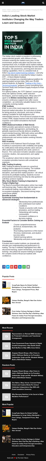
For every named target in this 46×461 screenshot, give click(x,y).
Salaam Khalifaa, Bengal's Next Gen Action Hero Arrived (27, 302)
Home (4, 10)
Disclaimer (21, 454)
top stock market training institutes (21, 73)
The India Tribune (23, 458)
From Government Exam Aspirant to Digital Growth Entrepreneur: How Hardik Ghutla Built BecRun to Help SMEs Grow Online (27, 346)
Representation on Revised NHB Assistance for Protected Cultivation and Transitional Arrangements (27, 336)
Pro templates (34, 458)
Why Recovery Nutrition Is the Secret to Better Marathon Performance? (28, 395)
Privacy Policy (30, 454)
